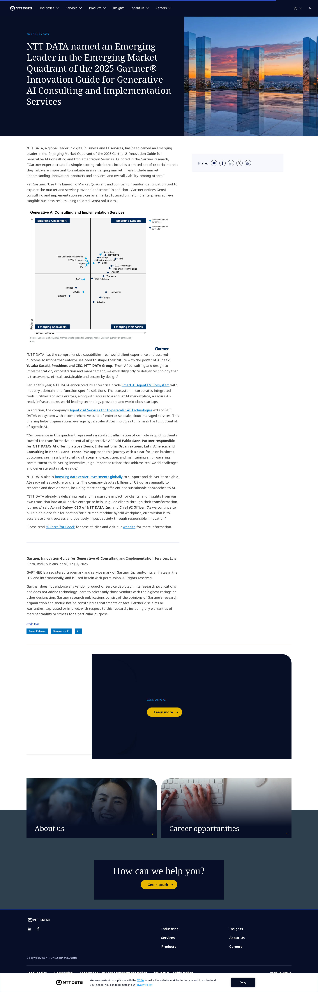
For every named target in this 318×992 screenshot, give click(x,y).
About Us (237, 937)
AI (78, 631)
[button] (311, 7)
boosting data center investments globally (89, 477)
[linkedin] (231, 163)
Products (168, 946)
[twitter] (239, 163)
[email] (214, 163)
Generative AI (61, 631)
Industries (170, 929)
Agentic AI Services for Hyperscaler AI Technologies (111, 410)
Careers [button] (161, 8)
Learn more (163, 712)
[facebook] (222, 163)
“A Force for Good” (60, 527)
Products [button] (95, 8)
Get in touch (158, 884)
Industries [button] (47, 8)
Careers (235, 946)
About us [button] (138, 8)
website (129, 527)
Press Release (37, 631)
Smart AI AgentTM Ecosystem (145, 385)
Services (168, 937)
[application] (159, 982)
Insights (118, 8)
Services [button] (71, 8)
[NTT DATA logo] (16, 8)
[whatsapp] (248, 163)
